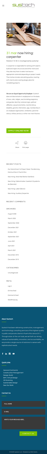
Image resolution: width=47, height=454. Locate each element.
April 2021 (11, 246)
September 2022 (13, 223)
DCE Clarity (33, 452)
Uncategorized (25, 61)
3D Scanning (8, 380)
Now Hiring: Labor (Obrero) (16, 189)
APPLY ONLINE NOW (18, 131)
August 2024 (12, 214)
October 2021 (12, 232)
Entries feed (12, 290)
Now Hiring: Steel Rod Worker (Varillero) (21, 177)
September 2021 (13, 236)
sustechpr (35, 61)
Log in (10, 286)
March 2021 (12, 250)
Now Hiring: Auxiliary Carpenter (18, 193)
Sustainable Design (10, 383)
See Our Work (8, 385)
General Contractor (10, 370)
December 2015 (13, 259)
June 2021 (11, 241)
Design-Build (8, 375)
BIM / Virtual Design (10, 378)
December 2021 (13, 227)
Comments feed (13, 295)
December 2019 (13, 255)
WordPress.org (12, 300)
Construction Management (13, 373)
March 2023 (12, 218)
